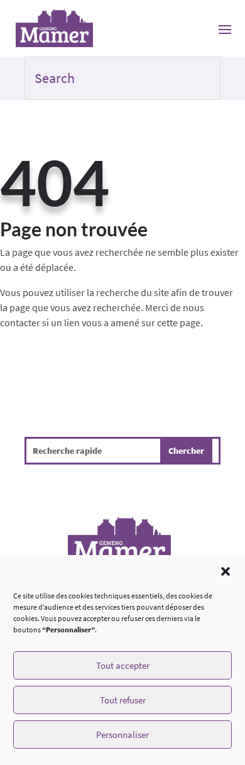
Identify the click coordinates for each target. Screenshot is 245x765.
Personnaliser (122, 734)
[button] (225, 571)
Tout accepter (123, 665)
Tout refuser (123, 700)
